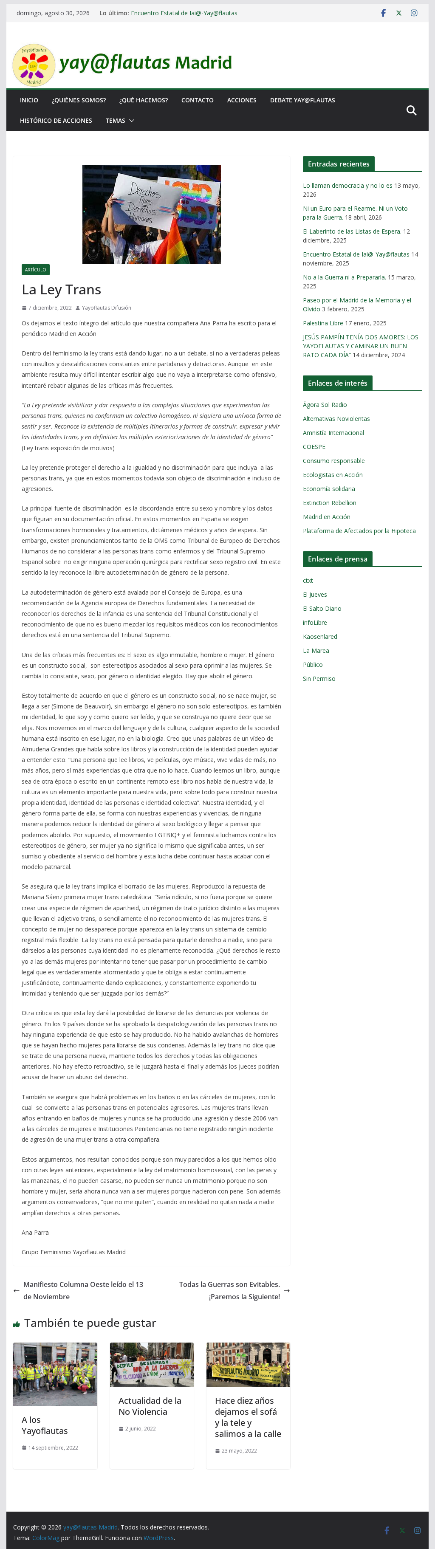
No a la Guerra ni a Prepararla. (344, 277)
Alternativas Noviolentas (336, 419)
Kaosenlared (320, 636)
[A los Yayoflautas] (55, 1348)
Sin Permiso (319, 678)
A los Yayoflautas (45, 1425)
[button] (130, 121)
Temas (115, 120)
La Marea (316, 650)
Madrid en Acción (326, 517)
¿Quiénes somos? (79, 100)
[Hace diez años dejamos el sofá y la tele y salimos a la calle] (248, 1348)
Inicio (29, 100)
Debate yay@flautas (302, 100)
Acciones (242, 100)
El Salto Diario (322, 608)
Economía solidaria (329, 489)
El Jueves (315, 594)
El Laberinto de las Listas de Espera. (352, 231)
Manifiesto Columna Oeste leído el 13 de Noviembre (83, 1290)
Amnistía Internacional (333, 433)
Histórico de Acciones (56, 120)
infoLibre (315, 622)
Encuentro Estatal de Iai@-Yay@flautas (184, 13)
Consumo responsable (334, 461)
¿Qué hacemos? (143, 100)
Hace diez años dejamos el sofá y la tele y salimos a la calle (248, 1417)
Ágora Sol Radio (325, 405)
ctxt (308, 580)
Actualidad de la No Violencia (150, 1406)
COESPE (314, 447)
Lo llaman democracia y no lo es (348, 185)
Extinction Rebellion (329, 503)
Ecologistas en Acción (333, 475)
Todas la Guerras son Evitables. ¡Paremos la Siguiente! (229, 1290)
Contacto (197, 100)
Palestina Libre (323, 323)
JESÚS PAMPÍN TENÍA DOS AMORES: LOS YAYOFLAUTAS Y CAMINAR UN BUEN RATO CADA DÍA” (360, 346)
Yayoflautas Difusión (106, 307)
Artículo (35, 270)
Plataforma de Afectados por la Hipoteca (359, 531)
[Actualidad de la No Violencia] (152, 1348)
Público (313, 664)
